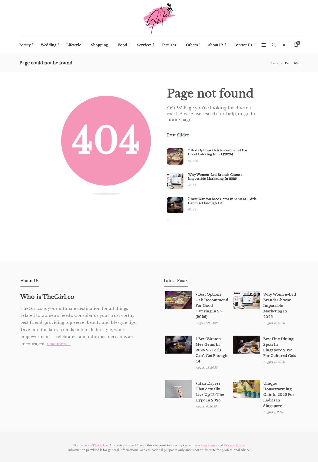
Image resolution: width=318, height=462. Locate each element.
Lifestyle (73, 45)
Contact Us (242, 45)
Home (273, 63)
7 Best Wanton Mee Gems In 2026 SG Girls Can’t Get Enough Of (211, 350)
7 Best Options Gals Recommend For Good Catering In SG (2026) (212, 305)
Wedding (48, 45)
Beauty (25, 45)
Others (192, 45)
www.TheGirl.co (96, 445)
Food (122, 45)
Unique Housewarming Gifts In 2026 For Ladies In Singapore (278, 394)
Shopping (99, 45)
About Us (215, 45)
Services (144, 45)
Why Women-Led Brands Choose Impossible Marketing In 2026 (279, 305)
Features (169, 45)
